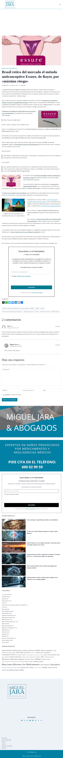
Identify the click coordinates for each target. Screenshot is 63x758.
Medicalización (6, 68)
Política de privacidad (6, 740)
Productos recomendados (8, 638)
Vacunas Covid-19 (52, 667)
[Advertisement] (31, 20)
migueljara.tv (5, 630)
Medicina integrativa (7, 625)
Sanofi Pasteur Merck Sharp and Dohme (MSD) (10, 667)
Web (44, 390)
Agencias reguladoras (47, 650)
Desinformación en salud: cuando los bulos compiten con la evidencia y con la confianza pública (42, 578)
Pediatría (4, 636)
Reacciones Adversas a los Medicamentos (50, 311)
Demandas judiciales (28, 311)
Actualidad (4, 596)
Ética (22, 670)
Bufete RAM (19, 652)
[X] (24, 720)
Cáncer (3, 607)
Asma (3, 603)
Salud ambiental (6, 640)
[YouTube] (30, 720)
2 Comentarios (22, 85)
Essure (37, 311)
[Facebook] (22, 720)
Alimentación (5, 600)
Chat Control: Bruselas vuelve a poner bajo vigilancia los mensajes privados (42, 567)
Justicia (38, 657)
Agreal (54, 650)
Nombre (5, 390)
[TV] (41, 720)
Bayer (37, 308)
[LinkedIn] (33, 720)
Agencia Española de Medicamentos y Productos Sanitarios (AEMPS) (18, 308)
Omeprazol (4, 634)
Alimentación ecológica (7, 652)
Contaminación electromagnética (43, 652)
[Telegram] (38, 720)
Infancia (24, 657)
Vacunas (4, 642)
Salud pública (55, 665)
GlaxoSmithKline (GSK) (54, 654)
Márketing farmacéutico (45, 659)
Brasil (42, 308)
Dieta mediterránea (6, 611)
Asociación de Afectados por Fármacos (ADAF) (13, 605)
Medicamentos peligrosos (8, 621)
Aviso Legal (4, 738)
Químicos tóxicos (38, 661)
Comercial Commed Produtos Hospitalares (12, 311)
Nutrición (4, 632)
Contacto (4, 744)
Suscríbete (31, 505)
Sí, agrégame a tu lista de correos (12, 394)
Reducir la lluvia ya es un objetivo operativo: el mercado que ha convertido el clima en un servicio (43, 544)
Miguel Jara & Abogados (8, 627)
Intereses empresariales (31, 657)
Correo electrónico (28, 390)
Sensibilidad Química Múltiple (26, 667)
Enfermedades (5, 613)
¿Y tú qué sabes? (6, 594)
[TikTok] (35, 720)
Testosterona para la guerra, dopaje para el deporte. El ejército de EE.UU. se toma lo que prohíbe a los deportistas (43, 555)
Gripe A (7, 657)
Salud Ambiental (44, 664)
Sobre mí (4, 742)
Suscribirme (31, 287)
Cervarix (32, 652)
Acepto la (21, 276)
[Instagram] (27, 720)
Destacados (4, 609)
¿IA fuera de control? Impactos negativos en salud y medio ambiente (42, 532)
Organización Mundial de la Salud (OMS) (9, 661)
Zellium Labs (38, 756)
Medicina (14, 68)
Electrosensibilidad (29, 654)
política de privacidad (24, 276)
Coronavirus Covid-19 (8, 654)
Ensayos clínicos (37, 654)
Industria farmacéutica (7, 615)
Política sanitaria (24, 661)
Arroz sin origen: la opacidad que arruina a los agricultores (42, 520)
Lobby (42, 657)
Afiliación (4, 748)
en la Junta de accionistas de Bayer (50, 206)
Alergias (4, 598)
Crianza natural (19, 654)
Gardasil (45, 654)
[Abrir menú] (59, 4)
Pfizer (19, 661)
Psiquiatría (31, 661)
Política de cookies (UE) (7, 746)
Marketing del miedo (7, 617)
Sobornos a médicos (37, 667)
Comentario (6, 369)
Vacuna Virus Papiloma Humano (11, 670)
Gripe (3, 657)
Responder (57, 326)
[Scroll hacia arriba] (60, 744)
